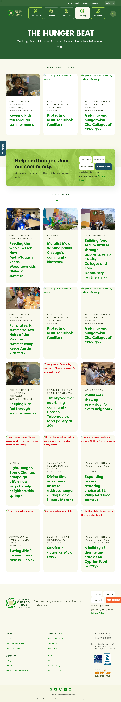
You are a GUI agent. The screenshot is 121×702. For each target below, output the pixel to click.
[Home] (17, 13)
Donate (98, 15)
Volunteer (51, 643)
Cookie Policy (71, 699)
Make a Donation (54, 638)
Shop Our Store (54, 670)
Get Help (51, 15)
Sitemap (81, 699)
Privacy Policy (97, 613)
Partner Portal (96, 3)
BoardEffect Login (54, 666)
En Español (74, 3)
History (8, 660)
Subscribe (103, 166)
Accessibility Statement (44, 699)
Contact (51, 656)
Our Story (82, 15)
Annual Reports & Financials (16, 670)
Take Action (66, 15)
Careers (85, 3)
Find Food (36, 15)
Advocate (51, 648)
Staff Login (52, 661)
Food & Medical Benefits (15, 643)
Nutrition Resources (13, 648)
